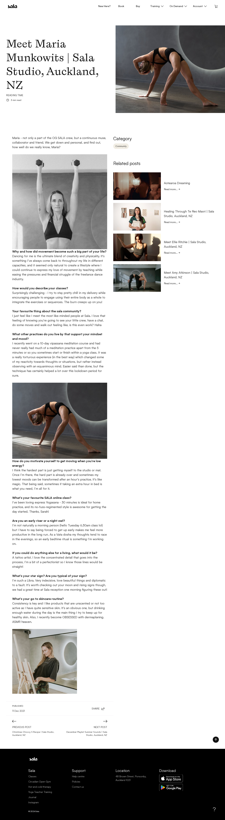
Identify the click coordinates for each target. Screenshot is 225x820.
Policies (76, 781)
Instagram (33, 802)
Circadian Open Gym (39, 781)
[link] (190, 189)
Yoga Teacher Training (40, 792)
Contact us (78, 786)
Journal (32, 797)
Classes (32, 776)
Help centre (78, 776)
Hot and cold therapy (39, 786)
